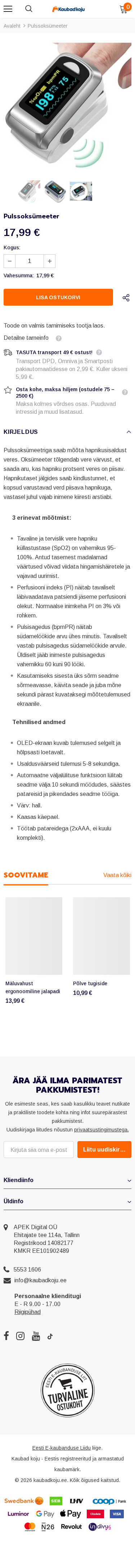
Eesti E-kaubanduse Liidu (61, 1448)
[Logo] (68, 9)
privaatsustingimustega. (101, 1130)
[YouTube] (36, 1335)
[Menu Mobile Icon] (8, 9)
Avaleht (12, 26)
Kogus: (12, 247)
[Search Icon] (36, 9)
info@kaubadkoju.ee (40, 1280)
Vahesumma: (19, 275)
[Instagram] (20, 1335)
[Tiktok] (50, 1335)
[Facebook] (6, 1335)
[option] (67, 106)
